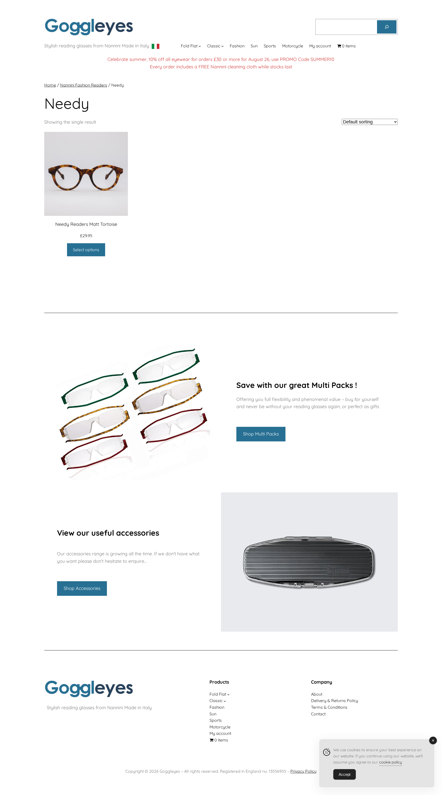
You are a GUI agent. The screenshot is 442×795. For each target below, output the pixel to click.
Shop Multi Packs (261, 434)
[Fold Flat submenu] (199, 46)
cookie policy (390, 762)
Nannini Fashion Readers (83, 85)
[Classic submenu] (222, 46)
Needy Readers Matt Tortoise (86, 224)
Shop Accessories (82, 588)
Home (50, 85)
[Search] (386, 27)
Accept (344, 774)
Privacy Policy (303, 771)
